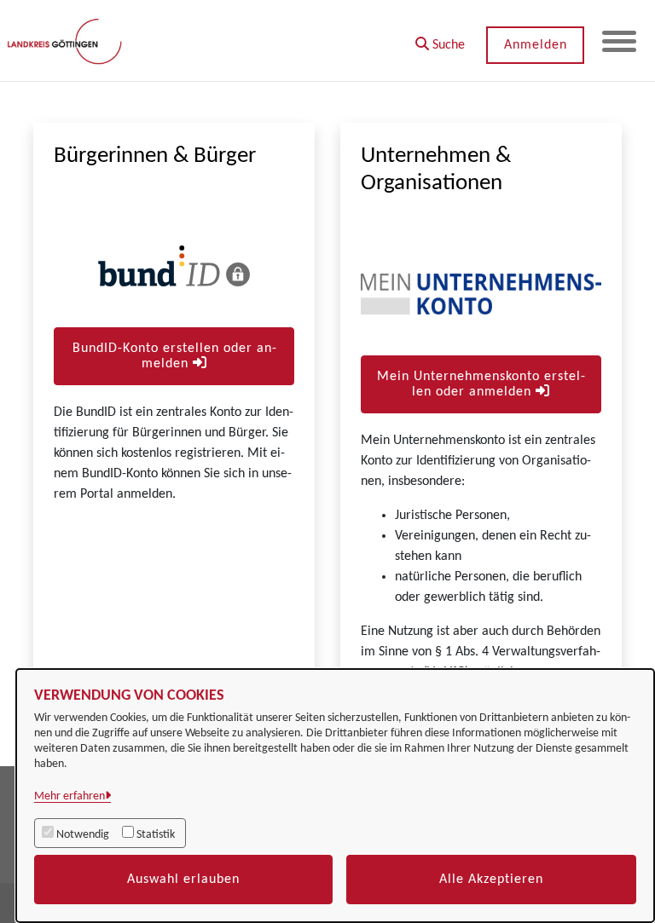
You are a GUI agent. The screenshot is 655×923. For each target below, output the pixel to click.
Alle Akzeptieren (491, 879)
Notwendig (82, 834)
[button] (440, 39)
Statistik (155, 834)
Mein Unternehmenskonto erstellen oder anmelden (481, 384)
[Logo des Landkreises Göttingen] (66, 41)
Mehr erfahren (69, 796)
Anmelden (535, 45)
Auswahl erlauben (183, 879)
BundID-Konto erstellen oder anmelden (174, 356)
